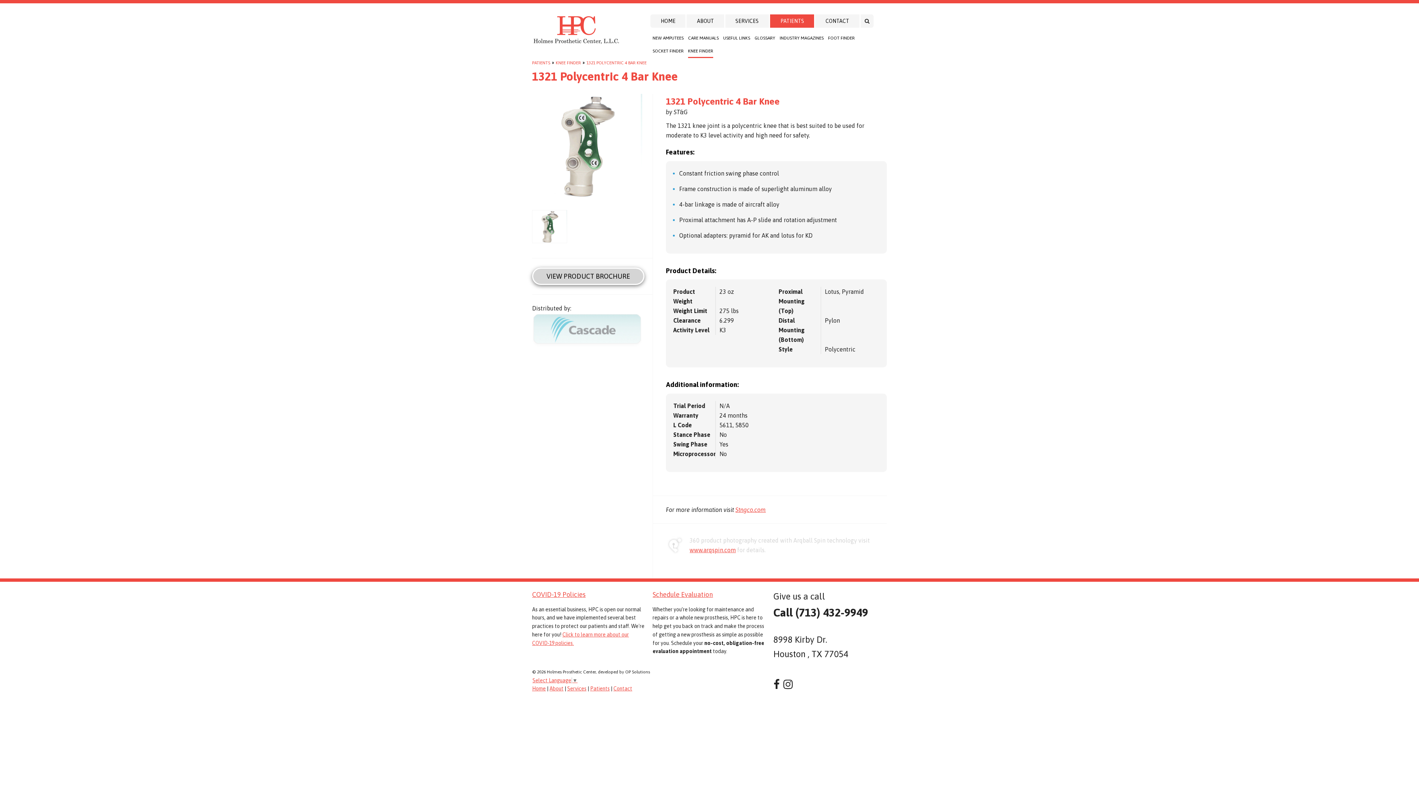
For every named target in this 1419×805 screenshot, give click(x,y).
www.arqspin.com (713, 550)
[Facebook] (776, 684)
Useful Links (736, 38)
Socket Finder (668, 51)
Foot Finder (841, 38)
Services (747, 21)
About (705, 21)
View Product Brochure (588, 276)
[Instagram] (788, 684)
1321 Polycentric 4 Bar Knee (616, 62)
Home (668, 21)
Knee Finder (700, 51)
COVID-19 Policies (559, 594)
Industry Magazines (802, 38)
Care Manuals (703, 38)
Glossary (765, 38)
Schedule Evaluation (683, 594)
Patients (792, 21)
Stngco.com (750, 509)
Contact (837, 21)
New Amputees (668, 38)
